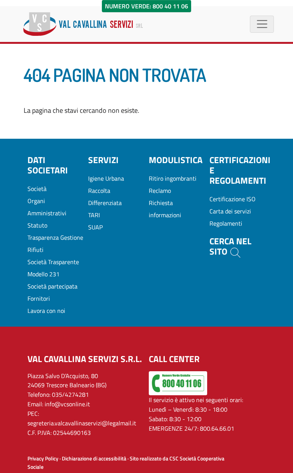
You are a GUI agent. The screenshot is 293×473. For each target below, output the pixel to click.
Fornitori (38, 298)
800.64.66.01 (217, 428)
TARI (94, 215)
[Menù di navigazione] (262, 24)
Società (37, 188)
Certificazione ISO (232, 199)
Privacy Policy (42, 458)
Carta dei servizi (230, 211)
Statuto (37, 225)
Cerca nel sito (230, 246)
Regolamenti (225, 223)
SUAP (95, 227)
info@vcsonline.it (67, 404)
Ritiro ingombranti (172, 178)
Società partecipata (52, 286)
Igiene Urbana (106, 178)
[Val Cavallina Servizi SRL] (82, 24)
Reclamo (160, 190)
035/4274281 (70, 394)
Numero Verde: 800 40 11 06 (146, 6)
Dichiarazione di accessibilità (94, 458)
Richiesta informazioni (165, 209)
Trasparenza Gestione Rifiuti (55, 243)
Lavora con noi (46, 310)
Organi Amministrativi (46, 207)
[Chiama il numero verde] (178, 382)
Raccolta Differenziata (105, 196)
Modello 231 (43, 274)
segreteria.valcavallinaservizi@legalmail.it (81, 423)
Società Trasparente (53, 261)
